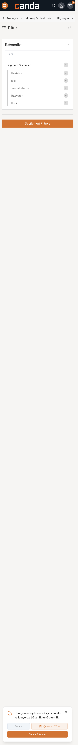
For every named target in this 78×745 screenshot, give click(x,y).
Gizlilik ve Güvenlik (45, 717)
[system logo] (27, 6)
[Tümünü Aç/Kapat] (69, 28)
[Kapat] (66, 712)
